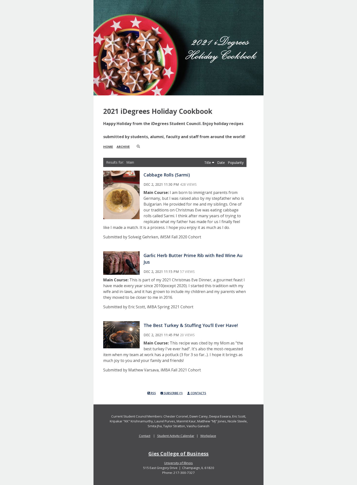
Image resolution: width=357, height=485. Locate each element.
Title (208, 162)
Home (108, 146)
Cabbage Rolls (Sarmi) (167, 175)
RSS (153, 393)
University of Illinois (178, 463)
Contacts (198, 393)
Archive (123, 146)
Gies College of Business (178, 453)
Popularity (236, 162)
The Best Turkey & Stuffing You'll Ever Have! (191, 325)
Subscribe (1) (173, 393)
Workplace (208, 436)
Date (221, 162)
